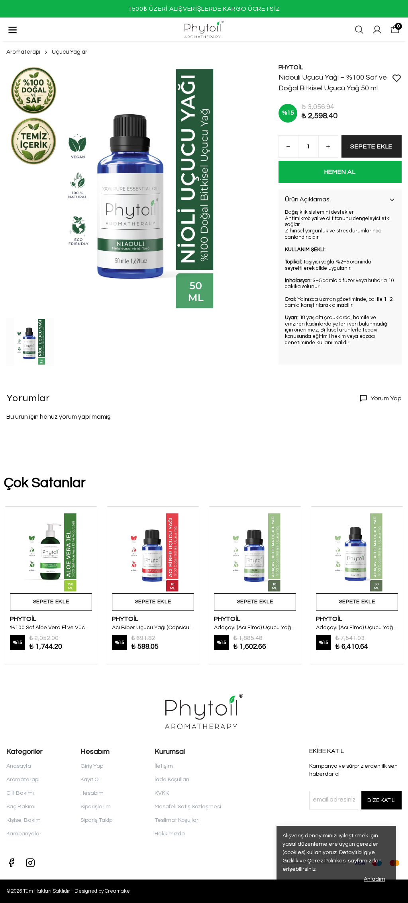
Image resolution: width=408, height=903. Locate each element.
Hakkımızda (170, 834)
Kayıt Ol (90, 779)
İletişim (164, 766)
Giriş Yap (91, 766)
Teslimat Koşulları (177, 820)
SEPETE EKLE (371, 146)
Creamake (117, 891)
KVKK (162, 793)
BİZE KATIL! (381, 800)
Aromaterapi (23, 52)
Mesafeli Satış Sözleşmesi (188, 806)
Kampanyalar (23, 834)
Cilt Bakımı (20, 793)
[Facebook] (11, 863)
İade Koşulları (172, 779)
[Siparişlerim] (377, 30)
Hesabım (92, 793)
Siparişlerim (95, 806)
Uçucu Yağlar (69, 52)
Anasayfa (18, 766)
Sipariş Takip (96, 820)
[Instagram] (30, 863)
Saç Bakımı (20, 806)
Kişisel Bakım (23, 820)
